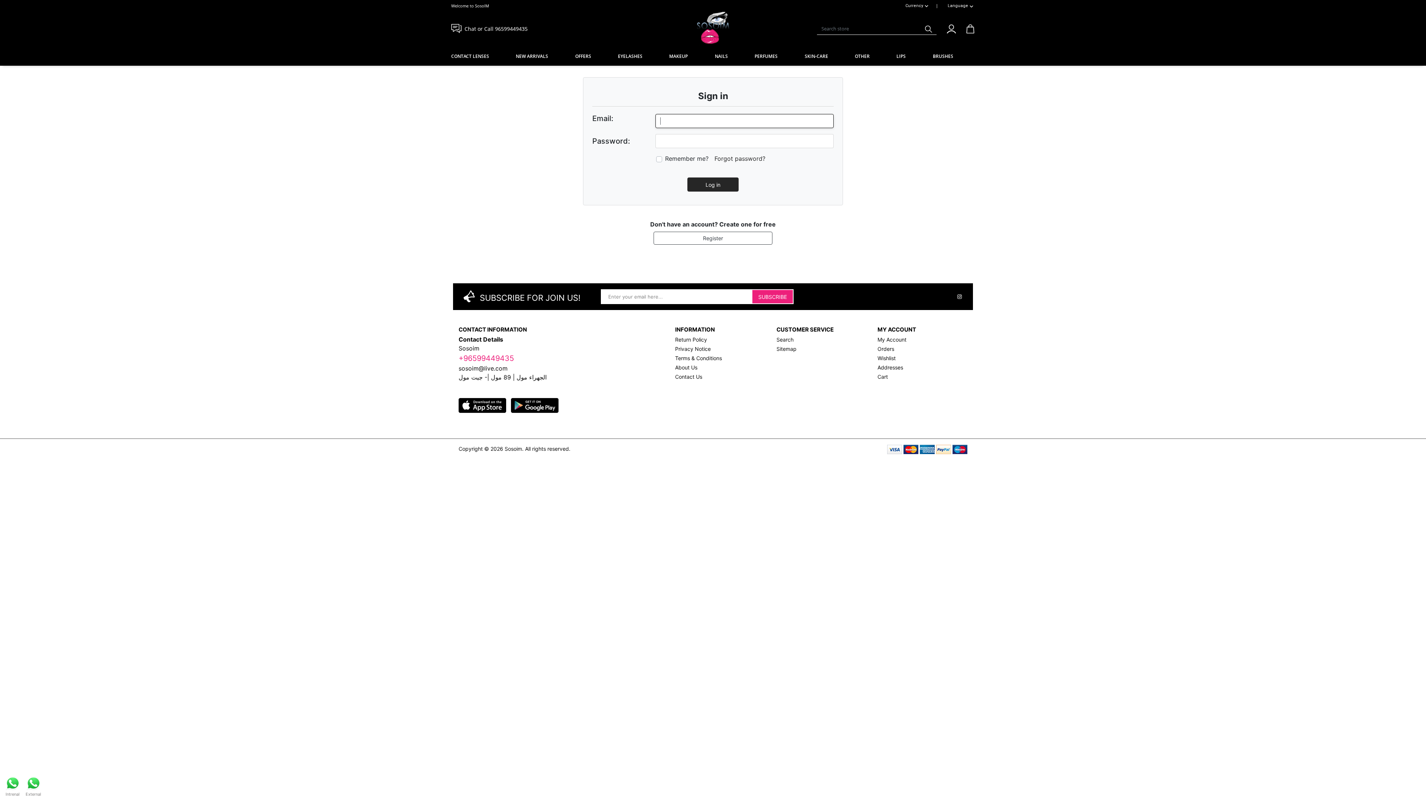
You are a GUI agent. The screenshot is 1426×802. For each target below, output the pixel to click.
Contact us (688, 377)
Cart (883, 377)
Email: (602, 118)
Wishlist (887, 358)
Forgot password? (739, 158)
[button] (951, 28)
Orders (886, 349)
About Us (686, 367)
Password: (611, 141)
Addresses (890, 367)
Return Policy (691, 339)
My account (892, 339)
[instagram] (960, 296)
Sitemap (787, 349)
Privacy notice (693, 349)
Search (785, 339)
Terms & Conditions (698, 358)
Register (713, 238)
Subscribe (772, 297)
